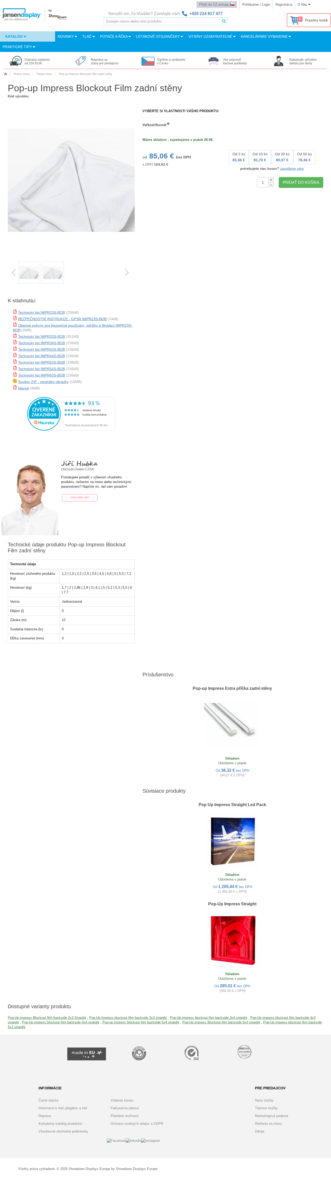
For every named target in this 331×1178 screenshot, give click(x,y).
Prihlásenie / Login (256, 4)
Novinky (66, 36)
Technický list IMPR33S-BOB (41, 336)
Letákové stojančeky (158, 36)
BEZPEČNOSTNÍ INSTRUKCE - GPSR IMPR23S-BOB (62, 319)
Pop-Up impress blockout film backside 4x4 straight (60, 1022)
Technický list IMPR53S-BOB (41, 362)
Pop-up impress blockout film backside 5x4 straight (140, 1022)
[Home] (5, 73)
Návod (23, 388)
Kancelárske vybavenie (265, 36)
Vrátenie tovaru (122, 1100)
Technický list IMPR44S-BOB (41, 356)
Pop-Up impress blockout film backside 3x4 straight (208, 1018)
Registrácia (283, 4)
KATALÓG (14, 36)
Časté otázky (48, 1100)
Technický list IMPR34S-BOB (41, 343)
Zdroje (259, 1131)
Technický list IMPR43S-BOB (41, 349)
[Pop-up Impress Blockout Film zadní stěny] (29, 273)
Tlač (87, 36)
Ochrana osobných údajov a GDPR (137, 1124)
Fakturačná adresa (125, 1108)
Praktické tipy (18, 47)
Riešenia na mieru (268, 1124)
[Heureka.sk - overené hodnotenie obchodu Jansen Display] (71, 429)
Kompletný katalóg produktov (60, 1124)
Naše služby (264, 1100)
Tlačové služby (266, 1108)
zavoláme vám (292, 168)
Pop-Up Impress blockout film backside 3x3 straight (128, 1018)
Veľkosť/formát (154, 125)
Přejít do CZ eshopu (214, 4)
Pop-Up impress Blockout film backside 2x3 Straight (47, 1018)
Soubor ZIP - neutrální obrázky (43, 382)
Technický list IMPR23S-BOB (41, 312)
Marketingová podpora (271, 1116)
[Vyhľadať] (224, 21)
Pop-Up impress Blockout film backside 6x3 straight (221, 1022)
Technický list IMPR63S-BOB (41, 375)
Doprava (45, 1116)
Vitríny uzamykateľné (210, 36)
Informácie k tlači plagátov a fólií (63, 1108)
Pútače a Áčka (114, 36)
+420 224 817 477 (206, 13)
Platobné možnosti (125, 1116)
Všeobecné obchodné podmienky (63, 1131)
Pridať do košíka (301, 182)
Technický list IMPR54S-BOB (41, 369)
